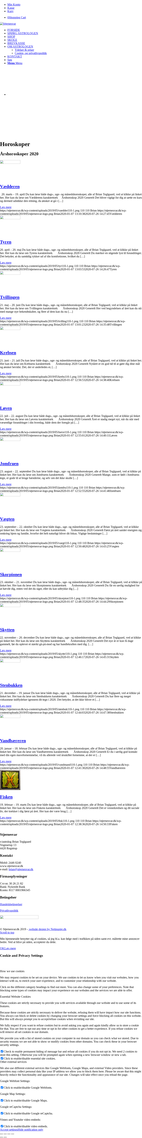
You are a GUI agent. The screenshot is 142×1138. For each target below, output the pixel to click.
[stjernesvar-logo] (8, 23)
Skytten (7, 629)
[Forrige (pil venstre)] (1, 1137)
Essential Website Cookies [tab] (15, 996)
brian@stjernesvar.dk (21, 869)
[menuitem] (74, 4)
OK (2, 948)
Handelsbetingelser (11, 904)
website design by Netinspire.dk (47, 929)
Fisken (6, 796)
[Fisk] (10, 789)
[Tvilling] (10, 273)
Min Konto (13, 4)
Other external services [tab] (13, 1061)
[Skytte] (10, 606)
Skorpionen (11, 574)
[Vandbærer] (10, 717)
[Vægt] (10, 495)
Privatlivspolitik (9, 910)
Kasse (10, 7)
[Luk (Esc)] (1, 1133)
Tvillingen (9, 297)
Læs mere (5, 207)
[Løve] (10, 384)
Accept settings (9, 1129)
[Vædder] (10, 162)
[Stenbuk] (10, 661)
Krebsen (8, 352)
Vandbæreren (13, 740)
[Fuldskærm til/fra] (8, 1133)
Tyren (5, 242)
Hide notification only (30, 1129)
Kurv (10, 11)
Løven (6, 408)
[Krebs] (10, 329)
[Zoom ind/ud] (12, 1133)
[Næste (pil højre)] (5, 1137)
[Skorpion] (10, 550)
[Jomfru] (10, 439)
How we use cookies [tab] (12, 971)
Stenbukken (11, 685)
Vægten (7, 519)
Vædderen (10, 186)
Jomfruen (9, 463)
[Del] (5, 1133)
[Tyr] (10, 218)
